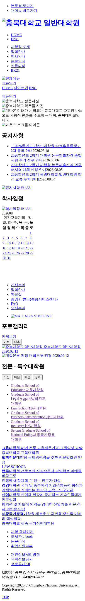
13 (22, 243)
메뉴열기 (9, 83)
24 (9, 253)
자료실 (16, 294)
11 (13, 243)
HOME (16, 35)
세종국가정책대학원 (33, 434)
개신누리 (18, 285)
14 (27, 243)
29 (31, 253)
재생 (27, 377)
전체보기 (9, 336)
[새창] (31, 316)
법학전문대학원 (28, 398)
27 (22, 253)
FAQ (14, 304)
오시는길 (18, 308)
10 (9, 243)
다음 (17, 341)
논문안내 (18, 61)
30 (4, 258)
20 (22, 248)
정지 (38, 377)
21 (27, 248)
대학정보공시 (22, 559)
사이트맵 (21, 88)
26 (18, 253)
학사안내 (18, 56)
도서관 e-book (22, 536)
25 (13, 253)
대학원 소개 (20, 47)
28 (27, 253)
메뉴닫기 (9, 96)
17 (9, 248)
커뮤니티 (18, 66)
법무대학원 (28, 408)
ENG (15, 39)
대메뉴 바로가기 (24, 10)
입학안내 (18, 52)
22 (31, 248)
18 (13, 248)
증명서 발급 (34, 299)
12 (18, 243)
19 (18, 248)
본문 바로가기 (22, 6)
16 (4, 248)
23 (4, 253)
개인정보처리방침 (25, 554)
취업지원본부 (22, 546)
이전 (7, 341)
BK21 (15, 70)
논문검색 (18, 541)
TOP (5, 597)
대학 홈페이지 (22, 532)
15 (31, 243)
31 (9, 258)
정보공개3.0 (20, 564)
